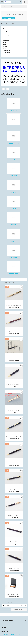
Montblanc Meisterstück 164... (14, 384)
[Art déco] (13, 103)
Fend (4, 38)
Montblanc (6, 40)
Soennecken (6, 50)
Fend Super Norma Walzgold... (14, 305)
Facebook (3, 89)
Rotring (5, 48)
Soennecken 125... (14, 332)
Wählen (14, 279)
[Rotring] (13, 234)
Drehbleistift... (14, 542)
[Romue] (13, 217)
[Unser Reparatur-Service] (14, 72)
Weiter (23, 606)
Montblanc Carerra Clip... (14, 410)
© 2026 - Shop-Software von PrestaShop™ (12, 634)
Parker (4, 42)
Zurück (5, 606)
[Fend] (13, 152)
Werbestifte (6, 53)
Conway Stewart (7, 36)
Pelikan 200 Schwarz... (14, 358)
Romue (5, 46)
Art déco (5, 31)
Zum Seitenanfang (18, 610)
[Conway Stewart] (13, 136)
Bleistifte (7, 28)
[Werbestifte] (13, 266)
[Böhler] (13, 119)
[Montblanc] (13, 168)
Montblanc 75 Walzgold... (14, 515)
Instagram (7, 89)
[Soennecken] (13, 250)
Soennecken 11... (14, 489)
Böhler (4, 34)
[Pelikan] (13, 201)
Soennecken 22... (14, 463)
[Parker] (13, 185)
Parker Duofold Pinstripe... (14, 594)
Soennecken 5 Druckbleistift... (14, 437)
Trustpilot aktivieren (8, 18)
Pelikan (5, 44)
